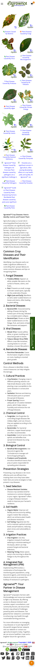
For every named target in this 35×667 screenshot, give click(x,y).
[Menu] (2, 4)
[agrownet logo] (17, 4)
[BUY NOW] (31, 4)
